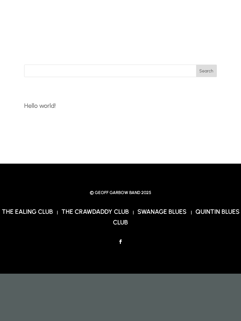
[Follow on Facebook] (120, 241)
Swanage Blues (162, 211)
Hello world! (40, 105)
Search (206, 71)
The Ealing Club (27, 211)
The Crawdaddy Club (95, 211)
